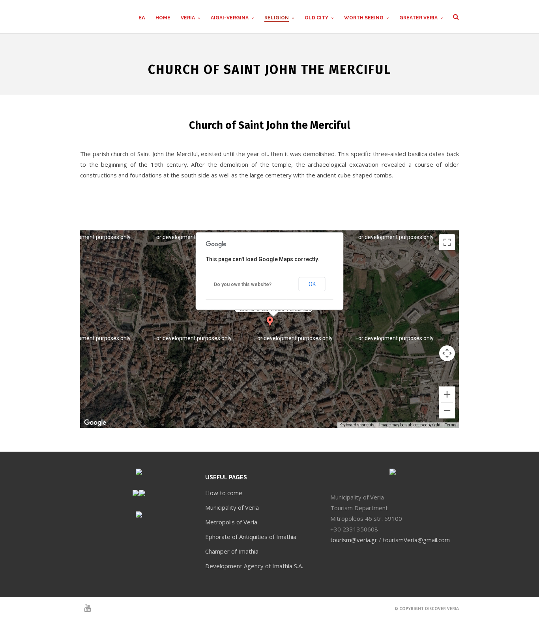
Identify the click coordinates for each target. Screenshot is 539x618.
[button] (270, 322)
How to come (223, 493)
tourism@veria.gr (353, 540)
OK (312, 284)
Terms (451, 425)
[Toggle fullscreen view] (447, 242)
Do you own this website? (242, 284)
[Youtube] (84, 608)
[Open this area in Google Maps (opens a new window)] (95, 423)
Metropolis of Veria (231, 522)
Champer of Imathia (231, 551)
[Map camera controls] (447, 353)
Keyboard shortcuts (356, 425)
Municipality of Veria (232, 507)
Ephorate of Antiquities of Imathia (250, 537)
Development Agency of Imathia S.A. (254, 566)
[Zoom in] (447, 394)
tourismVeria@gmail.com (416, 540)
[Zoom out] (447, 410)
